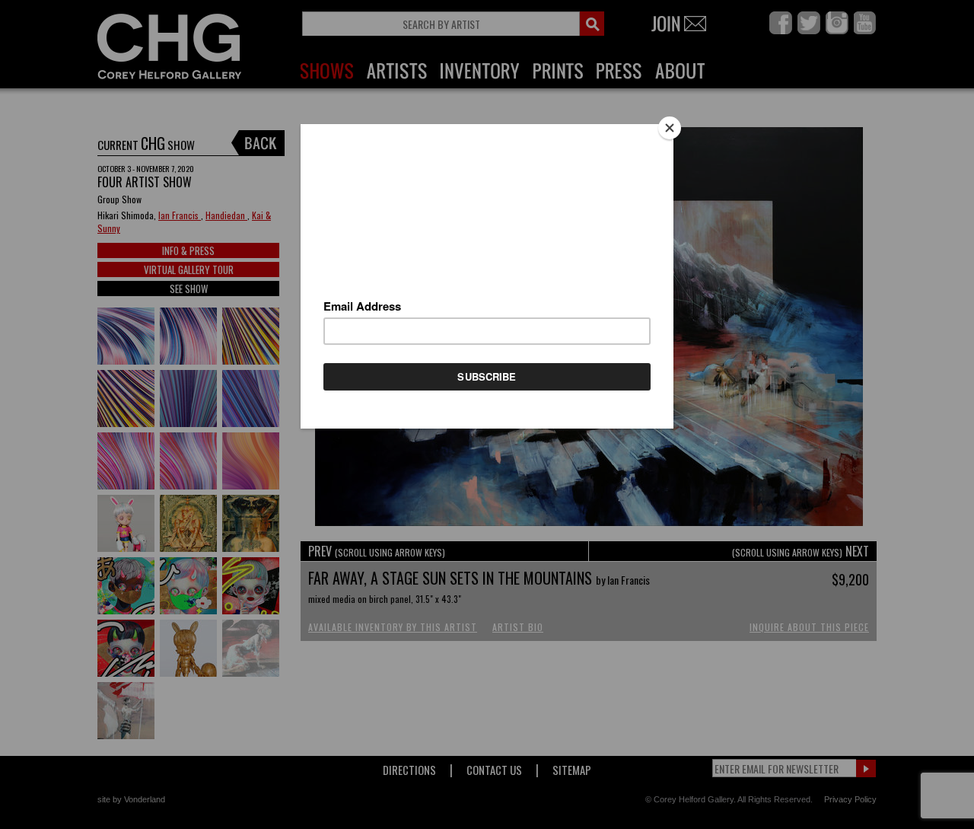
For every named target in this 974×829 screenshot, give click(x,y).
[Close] (669, 127)
